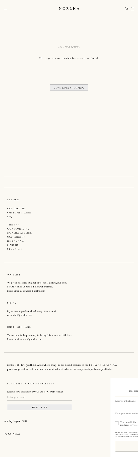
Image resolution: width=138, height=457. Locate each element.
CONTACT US (16, 209)
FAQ (10, 217)
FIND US (13, 245)
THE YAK (13, 225)
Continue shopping (69, 88)
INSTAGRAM (15, 241)
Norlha (16, 434)
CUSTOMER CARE (19, 213)
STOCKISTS (14, 249)
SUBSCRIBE (39, 407)
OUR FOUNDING (18, 229)
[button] (127, 9)
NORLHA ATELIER (19, 233)
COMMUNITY (16, 237)
